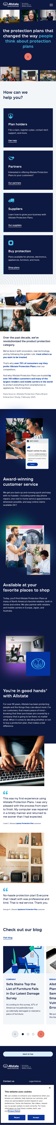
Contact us (8, 1081)
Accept (36, 1117)
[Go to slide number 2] (28, 1034)
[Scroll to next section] (28, 56)
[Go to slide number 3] (33, 1034)
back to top (28, 1054)
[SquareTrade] (17, 1067)
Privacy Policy (14, 1111)
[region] (27, 1104)
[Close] (50, 1088)
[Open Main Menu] (49, 5)
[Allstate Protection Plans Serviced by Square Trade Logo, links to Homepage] (17, 5)
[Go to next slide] (40, 1034)
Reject (17, 1117)
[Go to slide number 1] (23, 1034)
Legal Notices (35, 1081)
